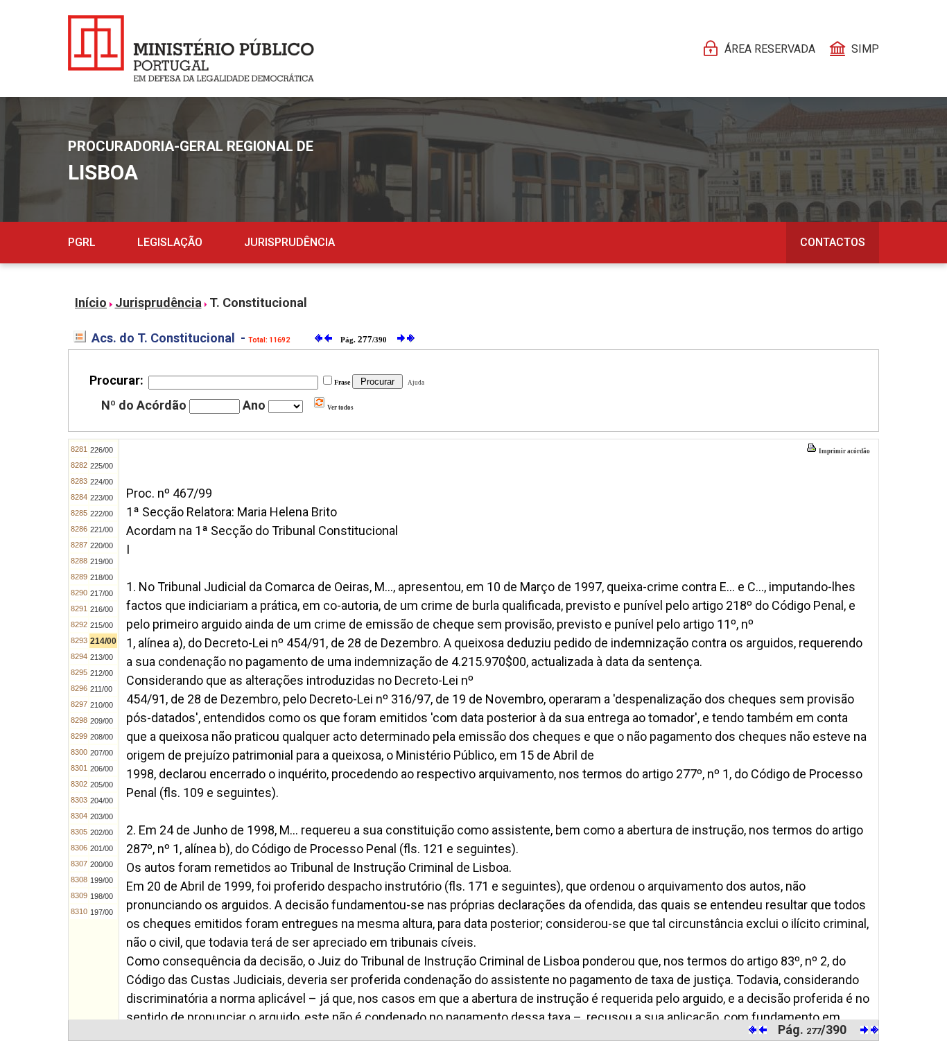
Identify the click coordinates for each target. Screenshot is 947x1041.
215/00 (101, 625)
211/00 (101, 689)
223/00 (101, 497)
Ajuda (414, 382)
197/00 (101, 912)
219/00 (101, 561)
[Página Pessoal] (191, 48)
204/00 (101, 800)
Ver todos (340, 407)
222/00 (101, 513)
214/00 (103, 641)
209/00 (101, 721)
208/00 (101, 737)
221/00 (101, 529)
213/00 (101, 657)
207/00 (101, 753)
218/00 (101, 577)
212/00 (101, 673)
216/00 (101, 609)
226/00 (101, 450)
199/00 (101, 880)
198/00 (101, 896)
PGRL (82, 242)
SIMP (865, 48)
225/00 (101, 466)
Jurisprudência (289, 242)
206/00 (101, 768)
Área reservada (769, 48)
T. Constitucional (258, 302)
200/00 (101, 864)
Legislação (169, 242)
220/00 (101, 545)
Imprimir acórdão (843, 451)
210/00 (101, 705)
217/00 (101, 593)
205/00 (101, 784)
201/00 (101, 848)
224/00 (101, 482)
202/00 (101, 832)
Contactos (832, 242)
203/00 (101, 816)
